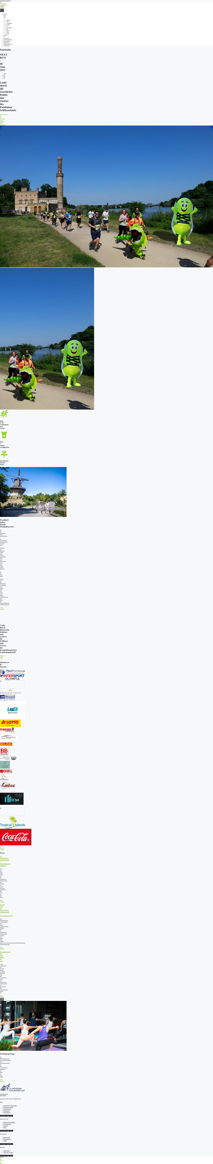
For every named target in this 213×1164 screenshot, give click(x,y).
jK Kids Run (8, 30)
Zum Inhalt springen (5, 0)
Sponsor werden (8, 1152)
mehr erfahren (2, 900)
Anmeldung (6, 45)
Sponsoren (6, 1151)
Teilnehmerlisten (7, 44)
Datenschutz (7, 1139)
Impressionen (6, 41)
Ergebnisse (6, 42)
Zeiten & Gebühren (9, 1122)
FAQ (8, 33)
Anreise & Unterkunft (10, 1105)
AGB (4, 1141)
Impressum (6, 1137)
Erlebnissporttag (7, 39)
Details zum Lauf (5, 15)
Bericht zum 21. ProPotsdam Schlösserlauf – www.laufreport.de (6, 910)
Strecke (5, 1126)
